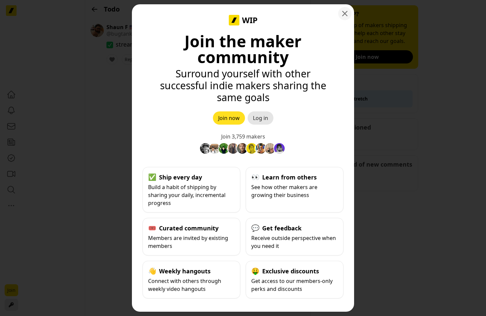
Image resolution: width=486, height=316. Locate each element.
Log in (260, 118)
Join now (229, 118)
